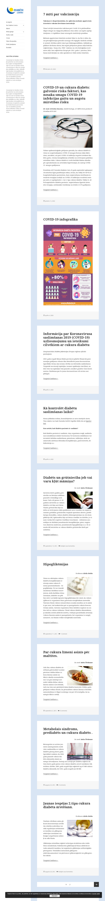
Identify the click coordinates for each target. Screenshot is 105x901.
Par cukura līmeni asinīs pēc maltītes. (66, 654)
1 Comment (63, 634)
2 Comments (62, 785)
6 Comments (63, 711)
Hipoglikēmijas (55, 564)
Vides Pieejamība (11, 41)
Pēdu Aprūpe (10, 32)
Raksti (8, 28)
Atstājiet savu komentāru (67, 546)
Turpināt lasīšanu (50, 58)
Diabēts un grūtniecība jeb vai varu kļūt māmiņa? (67, 479)
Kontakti (8, 47)
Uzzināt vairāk (96, 893)
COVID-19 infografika (60, 219)
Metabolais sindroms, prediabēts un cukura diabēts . (67, 731)
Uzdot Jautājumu (11, 44)
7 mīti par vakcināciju (61, 14)
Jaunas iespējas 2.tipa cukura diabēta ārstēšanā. (66, 805)
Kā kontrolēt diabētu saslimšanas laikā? (60, 410)
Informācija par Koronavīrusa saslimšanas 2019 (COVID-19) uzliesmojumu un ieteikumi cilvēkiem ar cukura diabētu (67, 339)
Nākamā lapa (96, 884)
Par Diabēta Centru (12, 25)
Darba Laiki (9, 35)
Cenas (8, 38)
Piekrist (54, 896)
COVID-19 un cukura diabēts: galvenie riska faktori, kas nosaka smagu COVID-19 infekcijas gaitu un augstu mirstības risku (66, 94)
